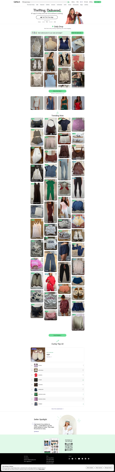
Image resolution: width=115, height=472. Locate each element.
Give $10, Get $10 (49, 463)
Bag (92, 1)
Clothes (48, 4)
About (73, 1)
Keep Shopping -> (57, 335)
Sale (37, 4)
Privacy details (42, 469)
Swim (65, 4)
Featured (42, 4)
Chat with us (26, 457)
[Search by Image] (68, 2)
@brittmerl (36, 431)
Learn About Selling (50, 459)
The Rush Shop (30, 4)
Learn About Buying (50, 461)
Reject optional (99, 467)
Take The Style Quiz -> (77, 32)
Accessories (76, 4)
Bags (81, 4)
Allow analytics (90, 467)
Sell (82, 1)
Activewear (59, 4)
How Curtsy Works (50, 457)
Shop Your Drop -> (57, 91)
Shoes (69, 4)
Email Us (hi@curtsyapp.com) (30, 459)
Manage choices (108, 467)
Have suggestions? (28, 461)
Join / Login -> (98, 1)
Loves (86, 1)
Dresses (53, 4)
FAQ (77, 1)
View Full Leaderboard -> (57, 408)
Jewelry (86, 4)
